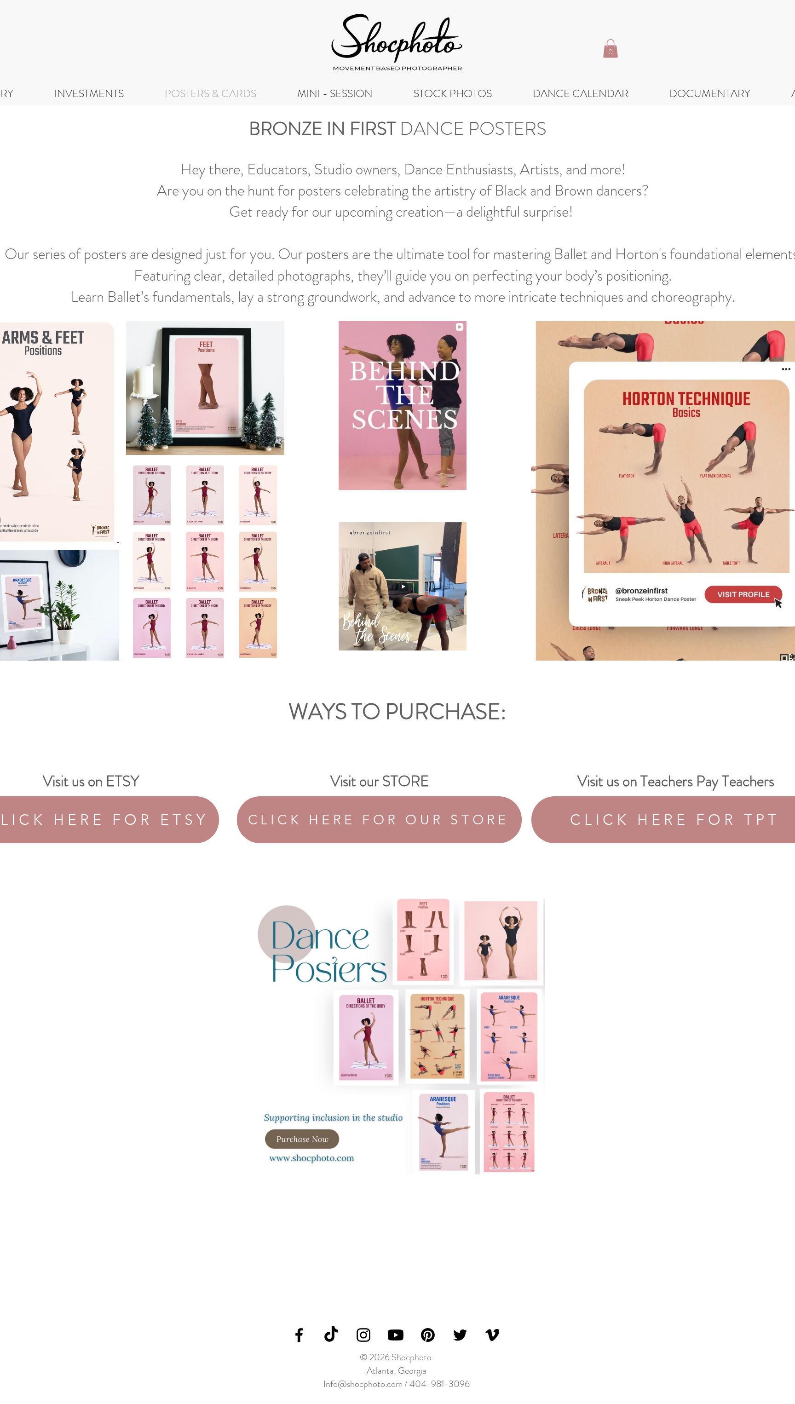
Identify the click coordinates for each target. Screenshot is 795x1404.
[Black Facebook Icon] (299, 1335)
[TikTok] (331, 1335)
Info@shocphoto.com (363, 1384)
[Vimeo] (492, 1335)
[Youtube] (395, 1335)
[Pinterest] (428, 1335)
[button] (610, 48)
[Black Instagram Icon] (363, 1335)
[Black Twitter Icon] (460, 1335)
